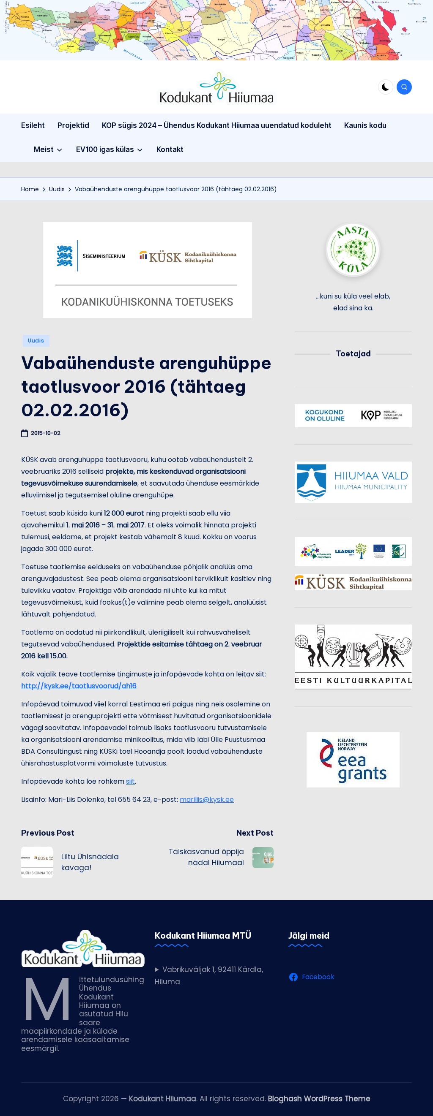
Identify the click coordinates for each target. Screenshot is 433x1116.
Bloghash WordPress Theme (319, 1099)
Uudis (36, 340)
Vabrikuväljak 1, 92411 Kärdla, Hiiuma (209, 975)
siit (130, 781)
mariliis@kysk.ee (207, 799)
